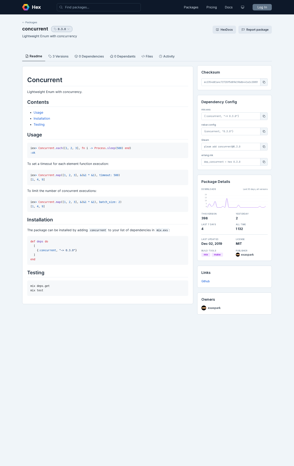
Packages (191, 7)
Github (205, 281)
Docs (229, 7)
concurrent (35, 29)
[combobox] (99, 7)
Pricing (211, 7)
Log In (262, 7)
